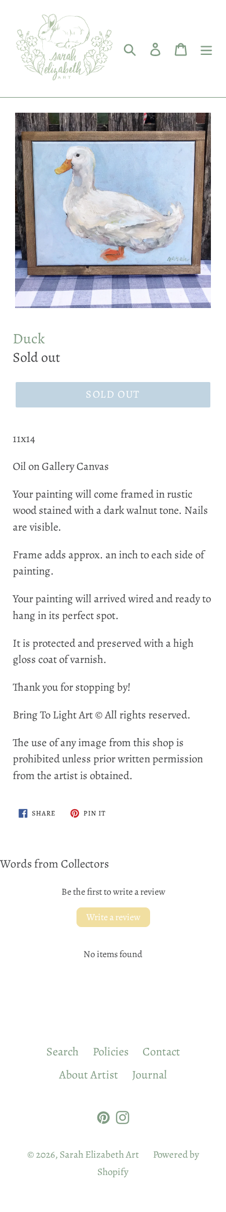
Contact (161, 1051)
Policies (111, 1051)
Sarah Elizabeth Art (99, 1154)
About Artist (88, 1075)
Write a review (113, 917)
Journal (149, 1075)
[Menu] (206, 48)
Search (62, 1051)
